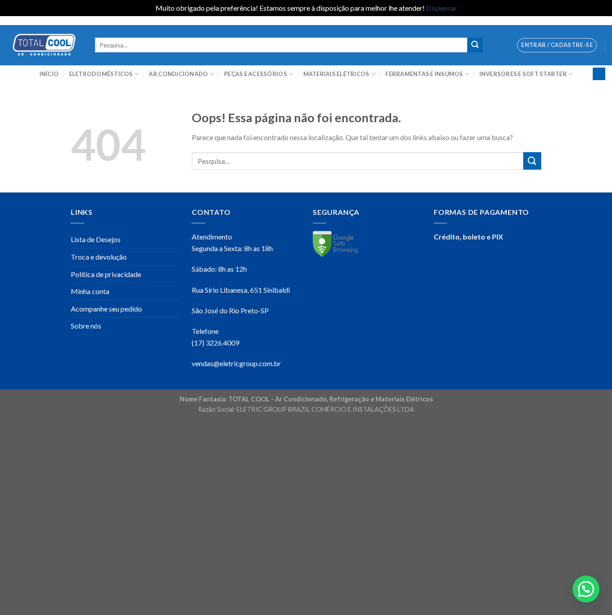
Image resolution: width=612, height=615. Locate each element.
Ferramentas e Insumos (424, 73)
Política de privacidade (106, 274)
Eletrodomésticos (101, 73)
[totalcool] (44, 45)
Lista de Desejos (96, 239)
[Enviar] (475, 45)
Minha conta (90, 291)
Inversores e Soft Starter (523, 73)
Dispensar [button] (441, 8)
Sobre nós (86, 325)
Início (49, 73)
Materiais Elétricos (336, 73)
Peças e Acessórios (255, 73)
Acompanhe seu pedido (106, 308)
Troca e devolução (99, 256)
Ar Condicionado (178, 73)
